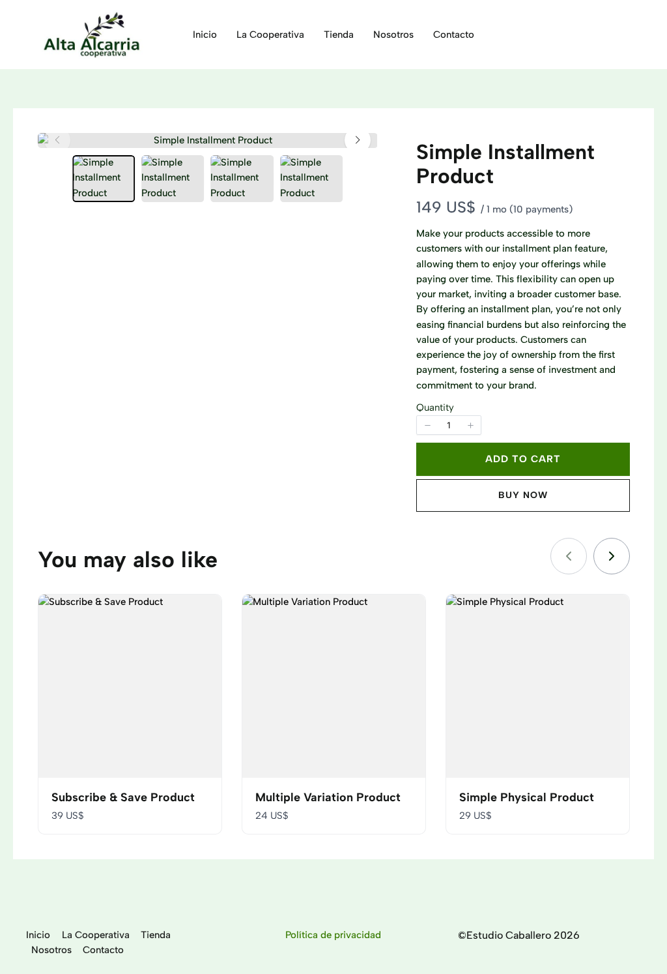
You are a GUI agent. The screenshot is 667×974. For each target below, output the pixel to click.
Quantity (435, 407)
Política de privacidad (333, 935)
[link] (611, 556)
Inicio (38, 935)
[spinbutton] (449, 425)
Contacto (103, 950)
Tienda (156, 935)
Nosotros (51, 950)
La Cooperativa (96, 935)
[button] (358, 140)
